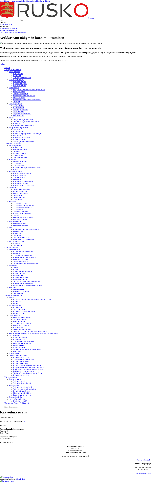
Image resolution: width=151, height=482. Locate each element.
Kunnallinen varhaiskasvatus (23, 251)
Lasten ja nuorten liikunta (22, 317)
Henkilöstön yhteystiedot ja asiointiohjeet (27, 134)
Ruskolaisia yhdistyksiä (21, 138)
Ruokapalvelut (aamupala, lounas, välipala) (28, 369)
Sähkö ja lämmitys (19, 153)
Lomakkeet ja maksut (20, 225)
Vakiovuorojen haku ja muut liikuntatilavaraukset (30, 331)
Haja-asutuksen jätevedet (22, 213)
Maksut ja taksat (19, 98)
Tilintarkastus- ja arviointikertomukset (26, 122)
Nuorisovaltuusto (19, 140)
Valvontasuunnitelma (20, 211)
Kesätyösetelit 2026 (20, 401)
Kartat (15, 169)
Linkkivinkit (17, 351)
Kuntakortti (17, 76)
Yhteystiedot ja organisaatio (18, 128)
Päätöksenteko (14, 88)
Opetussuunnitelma (20, 279)
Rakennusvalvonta (15, 171)
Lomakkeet (17, 179)
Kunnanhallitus (18, 132)
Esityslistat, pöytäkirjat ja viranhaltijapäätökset (29, 90)
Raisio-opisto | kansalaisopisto (23, 371)
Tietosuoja (16, 102)
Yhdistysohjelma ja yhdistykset (24, 359)
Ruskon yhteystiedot (144, 460)
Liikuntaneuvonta (19, 321)
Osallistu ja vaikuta (15, 104)
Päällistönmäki (18, 231)
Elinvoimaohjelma (19, 82)
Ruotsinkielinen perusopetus (23, 283)
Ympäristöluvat (18, 209)
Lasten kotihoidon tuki (21, 259)
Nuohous (16, 243)
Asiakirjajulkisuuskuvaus (22, 78)
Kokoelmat (17, 301)
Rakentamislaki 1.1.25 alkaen (23, 185)
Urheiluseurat (18, 327)
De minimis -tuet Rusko (21, 391)
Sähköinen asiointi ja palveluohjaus (25, 263)
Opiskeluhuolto (18, 275)
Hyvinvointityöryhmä (20, 363)
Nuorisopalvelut (14, 335)
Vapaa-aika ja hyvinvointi (13, 295)
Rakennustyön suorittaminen (23, 181)
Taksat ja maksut (19, 177)
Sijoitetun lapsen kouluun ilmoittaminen (27, 281)
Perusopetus (13, 265)
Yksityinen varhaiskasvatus (22, 255)
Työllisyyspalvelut (15, 379)
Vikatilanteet (17, 199)
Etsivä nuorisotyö (19, 345)
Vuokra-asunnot (18, 155)
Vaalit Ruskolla (18, 112)
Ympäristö (12, 201)
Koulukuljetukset (19, 273)
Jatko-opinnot (18, 293)
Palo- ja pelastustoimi (16, 241)
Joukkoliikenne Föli (20, 157)
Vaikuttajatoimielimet (20, 110)
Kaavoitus (12, 159)
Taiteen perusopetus (20, 309)
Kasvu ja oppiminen (11, 247)
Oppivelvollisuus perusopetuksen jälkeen (27, 285)
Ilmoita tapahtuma (43, 1)
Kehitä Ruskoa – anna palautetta (11, 1)
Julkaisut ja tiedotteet (20, 94)
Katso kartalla (18, 74)
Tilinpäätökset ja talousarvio (23, 120)
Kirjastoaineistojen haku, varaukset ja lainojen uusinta (32, 299)
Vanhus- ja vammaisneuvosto (23, 142)
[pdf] (25, 421)
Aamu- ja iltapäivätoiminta (22, 271)
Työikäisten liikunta (20, 319)
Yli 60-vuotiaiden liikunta (22, 323)
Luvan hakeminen (19, 223)
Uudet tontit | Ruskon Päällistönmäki (26, 229)
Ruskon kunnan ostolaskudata (23, 126)
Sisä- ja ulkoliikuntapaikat (22, 329)
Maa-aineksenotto (15, 221)
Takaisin (3, 425)
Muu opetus (13, 287)
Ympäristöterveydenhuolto (22, 207)
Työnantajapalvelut (15, 397)
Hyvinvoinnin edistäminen (18, 355)
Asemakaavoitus (19, 165)
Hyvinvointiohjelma (20, 84)
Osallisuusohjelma (19, 86)
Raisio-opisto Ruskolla (21, 291)
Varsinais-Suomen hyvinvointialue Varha (27, 373)
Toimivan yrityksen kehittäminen (24, 389)
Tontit (11, 227)
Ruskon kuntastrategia (16, 80)
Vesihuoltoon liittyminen (21, 189)
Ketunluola (17, 233)
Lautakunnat (17, 136)
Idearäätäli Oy (21, 479)
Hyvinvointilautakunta (21, 361)
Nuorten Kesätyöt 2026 (17, 399)
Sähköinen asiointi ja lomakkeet (24, 96)
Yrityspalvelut (14, 385)
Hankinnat (17, 124)
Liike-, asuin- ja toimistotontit (23, 239)
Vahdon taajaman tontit (21, 237)
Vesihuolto (12, 187)
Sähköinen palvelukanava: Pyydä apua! (27, 349)
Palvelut (16, 303)
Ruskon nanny (14, 353)
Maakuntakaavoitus (20, 161)
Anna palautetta (18, 106)
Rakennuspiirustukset (20, 183)
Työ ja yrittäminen (10, 377)
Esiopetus (16, 253)
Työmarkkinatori (19, 381)
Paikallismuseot (18, 313)
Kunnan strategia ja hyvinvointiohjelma (27, 365)
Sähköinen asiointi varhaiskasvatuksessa (27, 100)
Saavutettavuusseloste (143, 473)
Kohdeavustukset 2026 (21, 357)
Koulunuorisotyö (19, 339)
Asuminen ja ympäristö (12, 144)
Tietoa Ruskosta (14, 72)
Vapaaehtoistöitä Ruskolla (22, 114)
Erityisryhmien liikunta (21, 325)
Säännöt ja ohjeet (19, 92)
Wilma (15, 267)
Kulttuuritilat (17, 307)
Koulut (15, 269)
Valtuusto (16, 130)
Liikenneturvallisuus (20, 150)
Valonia (16, 215)
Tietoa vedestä (18, 195)
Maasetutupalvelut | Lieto (22, 393)
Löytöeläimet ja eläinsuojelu (23, 217)
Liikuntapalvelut (14, 315)
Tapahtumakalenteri (30, 1)
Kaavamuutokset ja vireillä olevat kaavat (27, 167)
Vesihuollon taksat (19, 197)
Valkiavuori (17, 235)
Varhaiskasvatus (14, 249)
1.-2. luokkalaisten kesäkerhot (23, 341)
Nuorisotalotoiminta (20, 337)
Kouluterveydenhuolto (21, 277)
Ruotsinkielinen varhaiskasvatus (24, 257)
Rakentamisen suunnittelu (22, 173)
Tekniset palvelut (15, 146)
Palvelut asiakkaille (20, 191)
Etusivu (7, 68)
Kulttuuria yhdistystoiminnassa (24, 311)
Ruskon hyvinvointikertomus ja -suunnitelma (29, 367)
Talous (11, 118)
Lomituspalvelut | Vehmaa (22, 395)
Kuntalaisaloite (18, 108)
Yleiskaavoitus (18, 163)
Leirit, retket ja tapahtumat (22, 343)
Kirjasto (11, 297)
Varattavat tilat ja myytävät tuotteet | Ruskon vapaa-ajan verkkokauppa (33, 333)
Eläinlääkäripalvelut (20, 219)
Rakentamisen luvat (20, 175)
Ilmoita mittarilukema (20, 193)
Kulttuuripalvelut (15, 305)
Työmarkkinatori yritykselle (22, 387)
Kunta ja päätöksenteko (12, 70)
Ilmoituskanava (18, 116)
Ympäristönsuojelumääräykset (23, 205)
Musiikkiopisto (18, 289)
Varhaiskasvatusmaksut (21, 261)
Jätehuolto (16, 151)
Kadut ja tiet (17, 148)
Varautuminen (18, 245)
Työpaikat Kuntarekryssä (22, 383)
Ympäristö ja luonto (20, 203)
